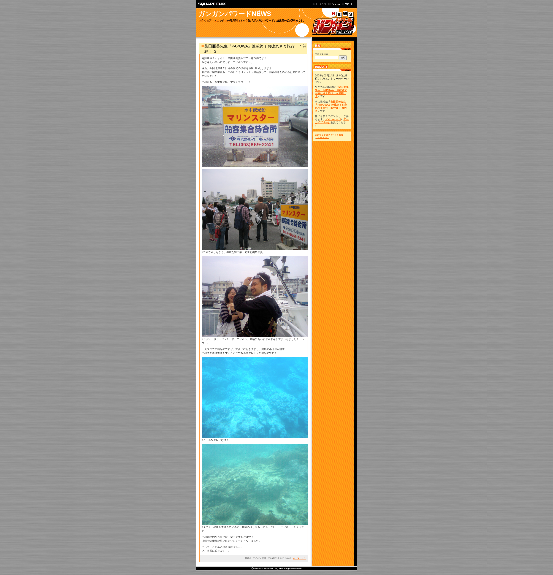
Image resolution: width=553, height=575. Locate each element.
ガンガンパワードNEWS (234, 13)
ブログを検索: (322, 54)
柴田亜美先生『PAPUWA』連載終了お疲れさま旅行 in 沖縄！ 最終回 (331, 106)
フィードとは (322, 137)
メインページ (333, 119)
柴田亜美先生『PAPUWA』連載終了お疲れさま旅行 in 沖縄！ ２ (332, 92)
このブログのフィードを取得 (329, 135)
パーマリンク (299, 558)
